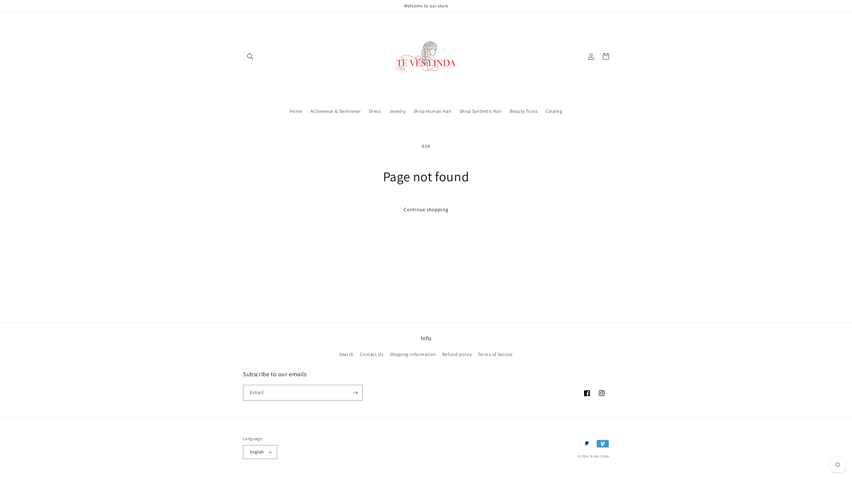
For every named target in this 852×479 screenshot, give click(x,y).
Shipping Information (413, 354)
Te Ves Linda (599, 456)
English (257, 452)
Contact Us (371, 354)
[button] (250, 56)
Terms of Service (495, 354)
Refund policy (457, 354)
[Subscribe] (355, 392)
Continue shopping (426, 209)
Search (346, 354)
